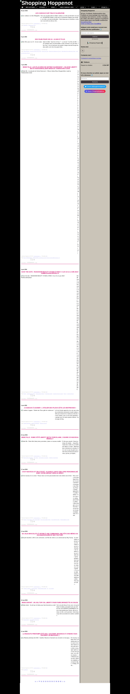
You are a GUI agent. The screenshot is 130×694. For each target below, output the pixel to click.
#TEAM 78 (104, 7)
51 (41, 681)
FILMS (93, 7)
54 (47, 681)
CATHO (82, 7)
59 (58, 681)
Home (22, 6)
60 (60, 681)
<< (35, 681)
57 (54, 681)
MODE (53, 7)
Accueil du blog (86, 22)
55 (50, 681)
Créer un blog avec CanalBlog (91, 23)
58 (56, 681)
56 (52, 681)
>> (64, 681)
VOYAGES (42, 7)
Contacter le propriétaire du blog (91, 58)
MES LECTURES (30, 7)
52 (43, 681)
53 (45, 681)
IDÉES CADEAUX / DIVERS (67, 7)
